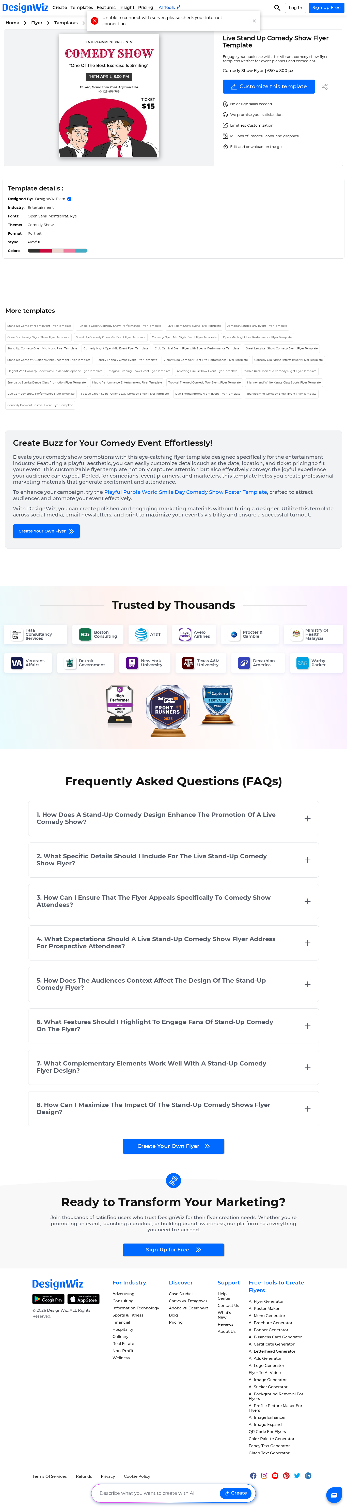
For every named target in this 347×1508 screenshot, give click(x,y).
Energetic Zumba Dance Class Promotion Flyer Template (46, 382)
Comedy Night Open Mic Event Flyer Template (116, 348)
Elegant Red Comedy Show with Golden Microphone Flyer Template (54, 371)
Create (239, 1493)
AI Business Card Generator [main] (275, 1337)
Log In (295, 8)
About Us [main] (227, 1332)
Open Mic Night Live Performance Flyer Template (257, 337)
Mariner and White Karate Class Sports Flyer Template (284, 382)
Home (12, 23)
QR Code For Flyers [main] (267, 1432)
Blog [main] (173, 1315)
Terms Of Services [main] (50, 1477)
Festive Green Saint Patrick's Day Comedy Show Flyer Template (125, 393)
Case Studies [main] (181, 1294)
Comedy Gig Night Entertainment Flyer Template (288, 360)
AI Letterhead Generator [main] (272, 1351)
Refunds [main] (84, 1477)
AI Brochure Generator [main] (270, 1323)
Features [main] (106, 8)
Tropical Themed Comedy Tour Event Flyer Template (204, 382)
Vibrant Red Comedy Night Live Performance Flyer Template (206, 360)
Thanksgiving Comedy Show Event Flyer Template (282, 393)
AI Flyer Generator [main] (266, 1302)
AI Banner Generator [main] (268, 1330)
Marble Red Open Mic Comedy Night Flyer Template (280, 371)
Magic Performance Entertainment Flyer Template (127, 382)
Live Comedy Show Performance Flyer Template (41, 393)
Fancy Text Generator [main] (269, 1446)
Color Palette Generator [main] (271, 1439)
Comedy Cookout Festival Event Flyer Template (40, 405)
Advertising (123, 1294)
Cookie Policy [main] (137, 1477)
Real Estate (123, 1344)
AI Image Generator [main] (268, 1380)
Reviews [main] (225, 1324)
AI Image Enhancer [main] (267, 1418)
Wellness (121, 1358)
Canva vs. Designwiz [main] (188, 1301)
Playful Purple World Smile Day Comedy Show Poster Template (185, 492)
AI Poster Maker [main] (264, 1309)
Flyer (36, 23)
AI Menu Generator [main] (267, 1316)
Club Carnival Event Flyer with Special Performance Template (197, 348)
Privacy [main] (108, 1477)
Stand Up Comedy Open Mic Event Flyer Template (111, 337)
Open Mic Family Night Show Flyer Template (38, 337)
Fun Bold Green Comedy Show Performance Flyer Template (119, 325)
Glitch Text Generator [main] (269, 1453)
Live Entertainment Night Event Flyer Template (207, 393)
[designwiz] (255, 1475)
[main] (169, 8)
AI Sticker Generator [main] (268, 1387)
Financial (121, 1322)
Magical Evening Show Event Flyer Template (139, 371)
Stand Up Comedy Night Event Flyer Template (39, 325)
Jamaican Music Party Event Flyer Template (257, 325)
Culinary (120, 1337)
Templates (82, 8)
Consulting (123, 1301)
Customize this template (273, 86)
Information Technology (136, 1308)
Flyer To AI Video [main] (265, 1373)
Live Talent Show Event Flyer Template (194, 325)
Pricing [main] (145, 8)
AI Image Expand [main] (265, 1425)
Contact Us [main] (228, 1306)
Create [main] (60, 8)
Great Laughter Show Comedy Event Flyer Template (282, 348)
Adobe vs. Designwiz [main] (188, 1308)
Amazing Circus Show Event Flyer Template (207, 371)
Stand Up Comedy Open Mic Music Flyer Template (42, 348)
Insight (127, 8)
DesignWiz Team (50, 199)
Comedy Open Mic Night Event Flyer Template (184, 337)
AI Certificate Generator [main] (272, 1344)
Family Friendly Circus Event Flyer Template (127, 360)
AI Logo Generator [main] (266, 1366)
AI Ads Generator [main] (265, 1359)
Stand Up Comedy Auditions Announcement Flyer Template (48, 360)
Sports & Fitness (128, 1315)
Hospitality (123, 1330)
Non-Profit (123, 1351)
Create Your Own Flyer (43, 531)
